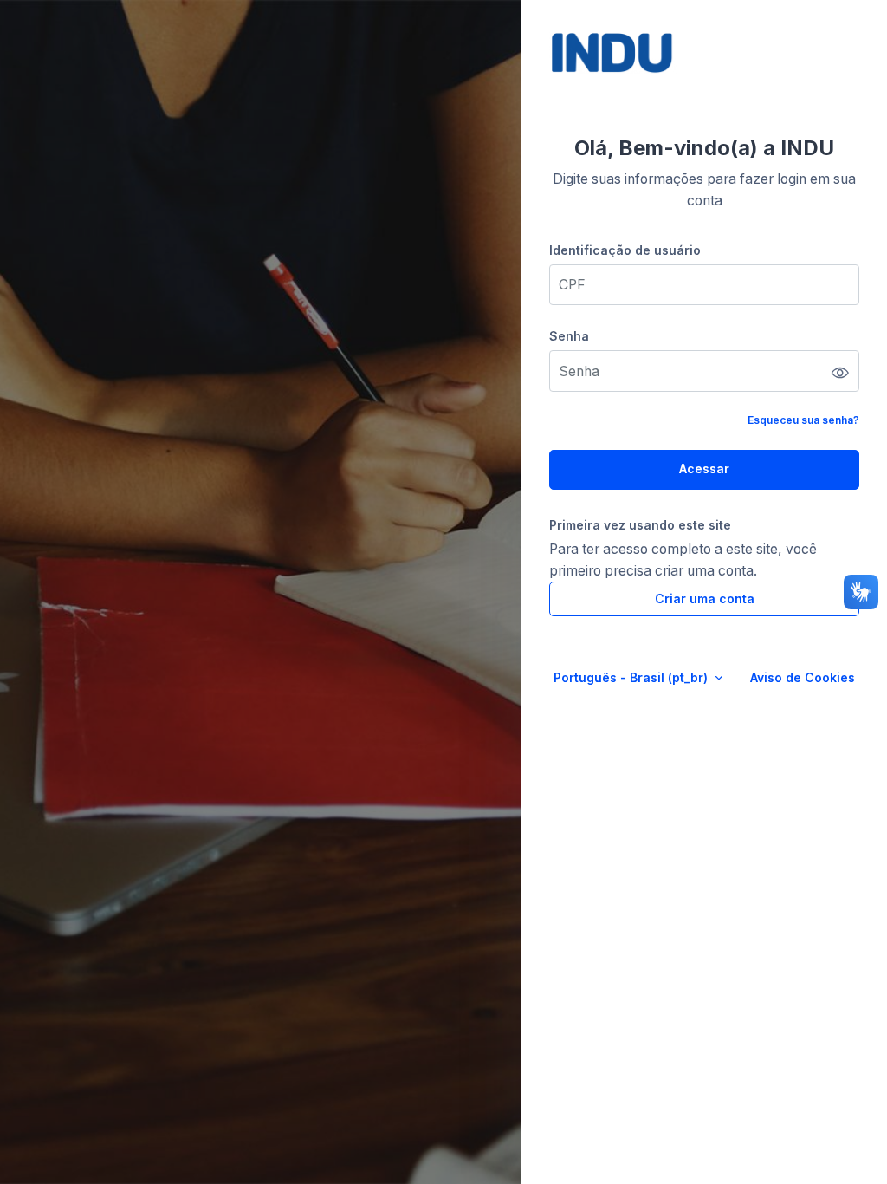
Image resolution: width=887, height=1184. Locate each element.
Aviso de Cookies (802, 677)
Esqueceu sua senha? (803, 419)
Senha (569, 336)
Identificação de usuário (625, 250)
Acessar (704, 468)
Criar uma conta (704, 598)
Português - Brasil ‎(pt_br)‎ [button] (632, 677)
